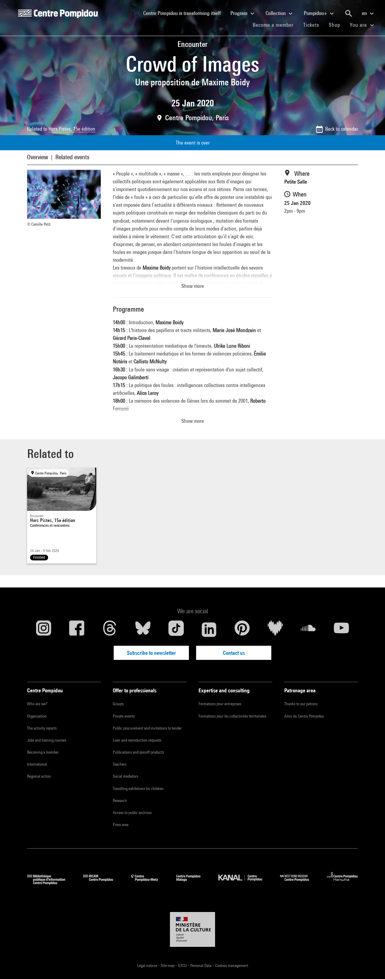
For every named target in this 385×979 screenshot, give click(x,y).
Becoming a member (43, 752)
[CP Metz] (149, 883)
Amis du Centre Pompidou (304, 716)
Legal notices (147, 965)
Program (239, 13)
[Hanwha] (342, 883)
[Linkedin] (209, 630)
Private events (124, 716)
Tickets (311, 25)
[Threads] (109, 630)
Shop (337, 24)
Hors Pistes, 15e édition (71, 129)
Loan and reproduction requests (137, 740)
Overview (37, 157)
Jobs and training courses (46, 740)
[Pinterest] (242, 630)
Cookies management (231, 965)
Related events (72, 157)
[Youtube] (341, 630)
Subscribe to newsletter (151, 653)
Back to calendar (341, 129)
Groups (118, 703)
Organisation (37, 716)
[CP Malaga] (192, 883)
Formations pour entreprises (220, 703)
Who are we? (37, 703)
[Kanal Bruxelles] (244, 883)
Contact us (234, 653)
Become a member (275, 24)
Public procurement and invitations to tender (147, 728)
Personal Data (201, 965)
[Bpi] (50, 883)
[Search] (348, 14)
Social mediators (125, 776)
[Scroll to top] (371, 965)
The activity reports (42, 728)
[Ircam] (102, 883)
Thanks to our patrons (301, 703)
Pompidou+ (316, 13)
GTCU (183, 965)
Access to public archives (132, 812)
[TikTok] (175, 630)
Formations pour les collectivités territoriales (232, 716)
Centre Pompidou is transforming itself (184, 13)
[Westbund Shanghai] (299, 883)
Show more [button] (192, 286)
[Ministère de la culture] (192, 929)
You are (359, 25)
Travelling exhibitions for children (138, 788)
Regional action (39, 776)
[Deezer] (275, 630)
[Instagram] (43, 630)
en (365, 13)
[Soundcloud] (308, 630)
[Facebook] (76, 630)
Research (120, 800)
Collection (276, 13)
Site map (168, 965)
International (37, 764)
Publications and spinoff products (138, 752)
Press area (120, 824)
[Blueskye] (142, 630)
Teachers (119, 764)
